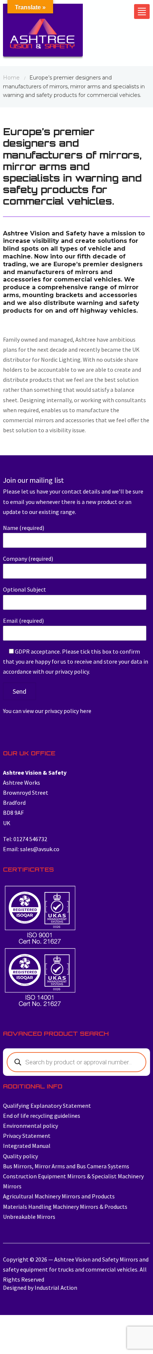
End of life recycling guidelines (41, 1115)
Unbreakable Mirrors (29, 1216)
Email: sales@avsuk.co (31, 849)
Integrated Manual (27, 1145)
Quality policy (20, 1156)
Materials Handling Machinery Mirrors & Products (65, 1206)
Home (11, 77)
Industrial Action (56, 1287)
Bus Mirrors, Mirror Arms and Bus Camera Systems (66, 1166)
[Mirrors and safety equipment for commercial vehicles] (43, 33)
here (85, 711)
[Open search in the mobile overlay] (76, 1062)
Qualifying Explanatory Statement (47, 1105)
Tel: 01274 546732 (25, 839)
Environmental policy (30, 1125)
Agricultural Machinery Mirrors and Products (59, 1196)
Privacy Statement (27, 1135)
